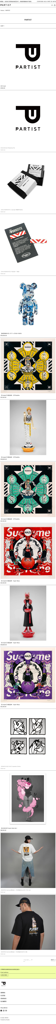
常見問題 (3, 995)
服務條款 (3, 992)
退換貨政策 (3, 998)
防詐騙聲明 (3, 1001)
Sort (2, 26)
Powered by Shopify (5, 1019)
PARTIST (7, 10)
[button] (54, 5)
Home (2, 10)
